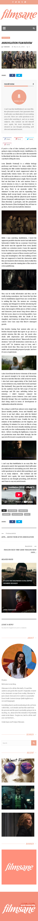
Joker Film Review (9, 610)
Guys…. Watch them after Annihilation (18, 537)
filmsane (6, 46)
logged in (12, 627)
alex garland (12, 510)
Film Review (5, 37)
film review (6, 514)
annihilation (23, 510)
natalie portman (17, 514)
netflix (27, 514)
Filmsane (19, 15)
